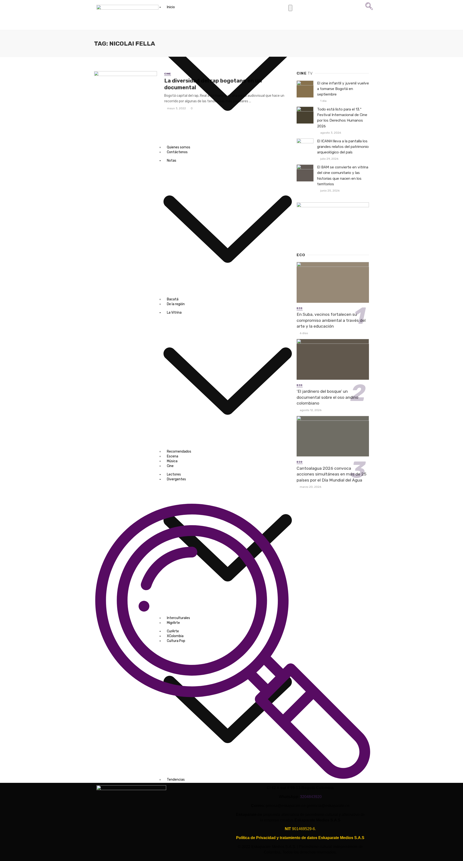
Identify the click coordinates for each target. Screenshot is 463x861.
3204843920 (311, 797)
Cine (167, 73)
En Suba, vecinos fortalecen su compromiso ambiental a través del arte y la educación (331, 320)
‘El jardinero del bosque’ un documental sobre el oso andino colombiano (327, 397)
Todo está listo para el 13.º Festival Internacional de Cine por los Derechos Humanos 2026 (342, 117)
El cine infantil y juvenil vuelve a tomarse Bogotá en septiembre (343, 88)
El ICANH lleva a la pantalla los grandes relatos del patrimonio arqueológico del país (343, 146)
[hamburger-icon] (290, 8)
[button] (369, 9)
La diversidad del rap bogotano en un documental (213, 84)
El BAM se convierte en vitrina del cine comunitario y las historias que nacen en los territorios (342, 175)
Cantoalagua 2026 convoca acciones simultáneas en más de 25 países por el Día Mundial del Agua (331, 474)
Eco (300, 308)
